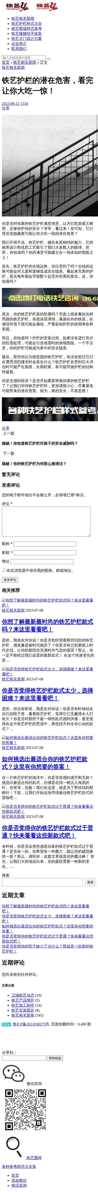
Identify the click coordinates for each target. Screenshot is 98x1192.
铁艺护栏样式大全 (26, 24)
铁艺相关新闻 (22, 18)
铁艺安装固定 (22, 1010)
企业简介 (19, 44)
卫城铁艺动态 (22, 995)
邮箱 (7, 552)
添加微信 (19, 1180)
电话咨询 (19, 1185)
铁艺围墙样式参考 (26, 29)
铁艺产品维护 (22, 1000)
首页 (6, 62)
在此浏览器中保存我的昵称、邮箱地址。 (41, 570)
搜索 (6, 875)
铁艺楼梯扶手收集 (26, 34)
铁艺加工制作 (22, 1005)
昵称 (7, 544)
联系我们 (19, 49)
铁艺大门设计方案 (26, 39)
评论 (7, 504)
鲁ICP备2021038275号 (31, 1024)
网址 (6, 561)
